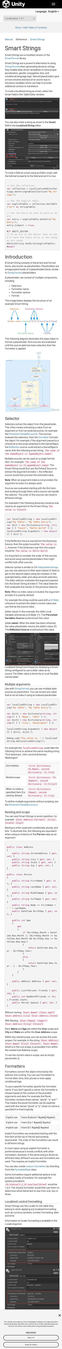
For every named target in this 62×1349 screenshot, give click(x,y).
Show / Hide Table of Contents (31, 27)
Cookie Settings (31, 1332)
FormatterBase (23, 1169)
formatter (43, 437)
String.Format (12, 66)
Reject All (31, 1337)
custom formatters (36, 1166)
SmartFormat (12, 58)
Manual (9, 39)
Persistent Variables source (23, 434)
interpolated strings (48, 567)
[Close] (60, 1315)
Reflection (14, 447)
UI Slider (54, 600)
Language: (42, 11)
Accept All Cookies (31, 1345)
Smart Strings (37, 39)
